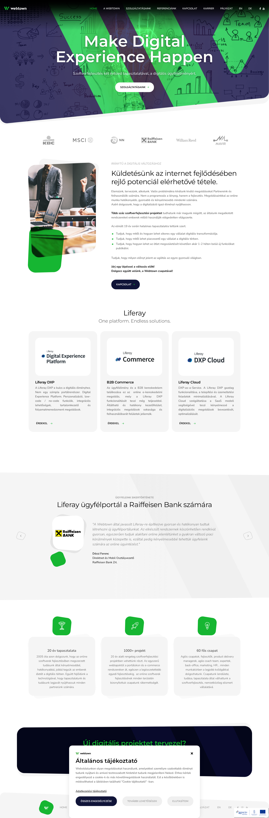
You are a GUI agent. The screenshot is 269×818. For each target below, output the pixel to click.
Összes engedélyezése (96, 801)
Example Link (35, 332)
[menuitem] (93, 8)
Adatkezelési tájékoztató (91, 791)
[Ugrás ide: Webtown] (16, 9)
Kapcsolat (123, 284)
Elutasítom (180, 801)
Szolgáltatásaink (133, 87)
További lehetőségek (142, 801)
